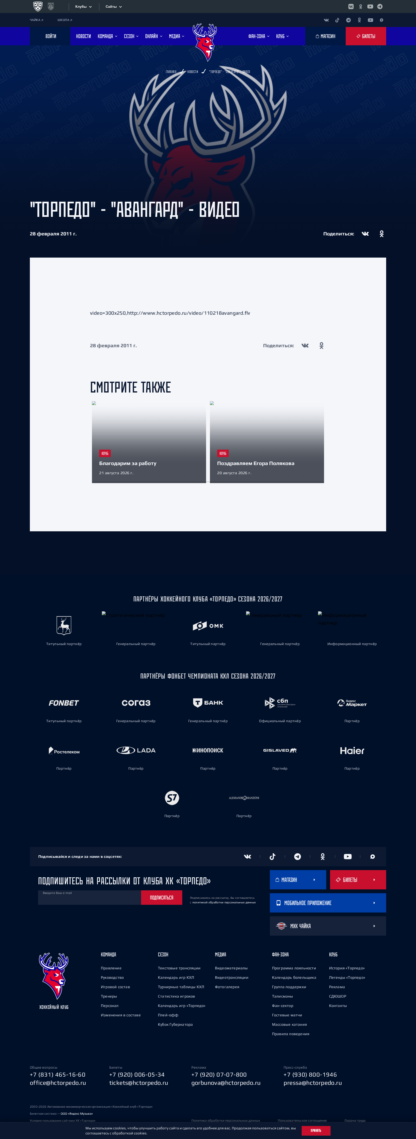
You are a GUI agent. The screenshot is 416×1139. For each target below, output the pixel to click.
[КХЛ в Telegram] (380, 6)
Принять (316, 1130)
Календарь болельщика (294, 977)
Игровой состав (115, 987)
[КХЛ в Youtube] (370, 6)
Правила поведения (290, 1034)
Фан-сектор (282, 1005)
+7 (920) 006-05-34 (137, 1074)
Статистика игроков (176, 996)
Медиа (220, 954)
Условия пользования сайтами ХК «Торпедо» (63, 1120)
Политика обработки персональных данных (225, 1120)
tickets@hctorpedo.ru (138, 1082)
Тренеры (109, 996)
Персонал (110, 1005)
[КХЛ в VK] (351, 6)
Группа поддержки (289, 987)
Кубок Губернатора (175, 1024)
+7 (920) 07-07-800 (219, 1074)
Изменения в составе (121, 1015)
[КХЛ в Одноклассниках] (360, 6)
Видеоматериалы (231, 968)
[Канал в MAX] (381, 20)
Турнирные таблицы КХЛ (181, 987)
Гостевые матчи (287, 1015)
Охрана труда (355, 1120)
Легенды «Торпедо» (347, 977)
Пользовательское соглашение (302, 1120)
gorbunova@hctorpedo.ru (226, 1082)
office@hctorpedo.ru (58, 1082)
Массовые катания (289, 1024)
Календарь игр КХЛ (176, 977)
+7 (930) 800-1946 (310, 1074)
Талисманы (282, 996)
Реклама (337, 987)
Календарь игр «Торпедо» (182, 1005)
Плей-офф (168, 1015)
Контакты (338, 1005)
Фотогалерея (227, 987)
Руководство (112, 977)
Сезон (163, 954)
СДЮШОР (337, 996)
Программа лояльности (294, 968)
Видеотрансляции (231, 977)
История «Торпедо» (347, 968)
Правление (111, 968)
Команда (108, 954)
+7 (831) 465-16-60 (57, 1074)
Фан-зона (280, 954)
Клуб (333, 954)
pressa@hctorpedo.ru (313, 1082)
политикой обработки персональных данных (224, 902)
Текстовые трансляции (179, 968)
